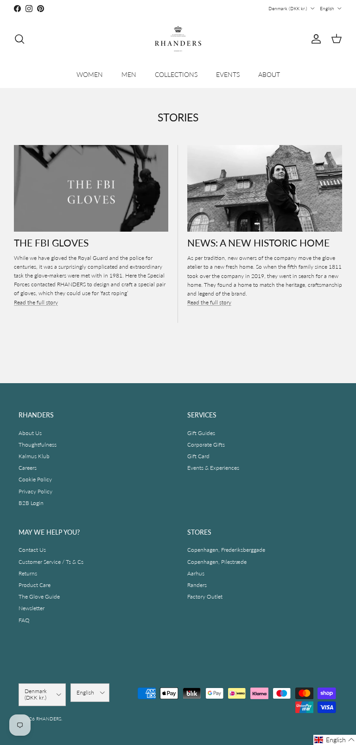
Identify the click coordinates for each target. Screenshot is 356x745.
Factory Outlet (204, 596)
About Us (30, 432)
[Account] (314, 38)
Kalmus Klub (34, 456)
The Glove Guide (39, 596)
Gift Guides (201, 432)
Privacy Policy (35, 491)
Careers (28, 467)
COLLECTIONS (176, 74)
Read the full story (36, 302)
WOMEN (89, 74)
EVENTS (228, 74)
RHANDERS (48, 718)
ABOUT (269, 74)
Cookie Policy (35, 479)
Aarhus (195, 573)
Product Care (35, 584)
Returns (28, 573)
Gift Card (198, 456)
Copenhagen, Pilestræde (217, 561)
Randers (197, 584)
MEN (128, 74)
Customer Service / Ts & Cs (51, 561)
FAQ (24, 620)
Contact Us (32, 549)
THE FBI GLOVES (51, 242)
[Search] (19, 38)
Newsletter (31, 608)
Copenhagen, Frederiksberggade (226, 549)
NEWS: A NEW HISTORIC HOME (258, 242)
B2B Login (31, 502)
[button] (334, 740)
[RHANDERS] (178, 38)
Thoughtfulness (38, 444)
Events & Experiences (213, 467)
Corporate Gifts (206, 444)
